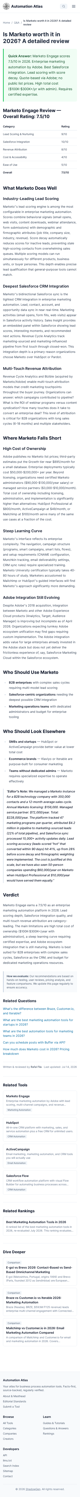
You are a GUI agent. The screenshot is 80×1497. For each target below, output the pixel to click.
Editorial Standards (14, 1401)
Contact (8, 1476)
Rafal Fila (36, 1066)
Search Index (11, 1465)
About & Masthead (14, 1396)
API (5, 1455)
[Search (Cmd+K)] (63, 6)
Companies (10, 1433)
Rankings (48, 1433)
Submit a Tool (11, 1406)
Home (6, 22)
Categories (9, 1428)
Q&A (16, 22)
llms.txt (7, 1460)
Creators (8, 1438)
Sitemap (8, 1470)
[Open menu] (73, 6)
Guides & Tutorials (54, 1423)
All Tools (8, 1423)
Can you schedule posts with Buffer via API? (34, 1042)
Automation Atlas (27, 6)
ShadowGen (33, 1489)
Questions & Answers (55, 1428)
